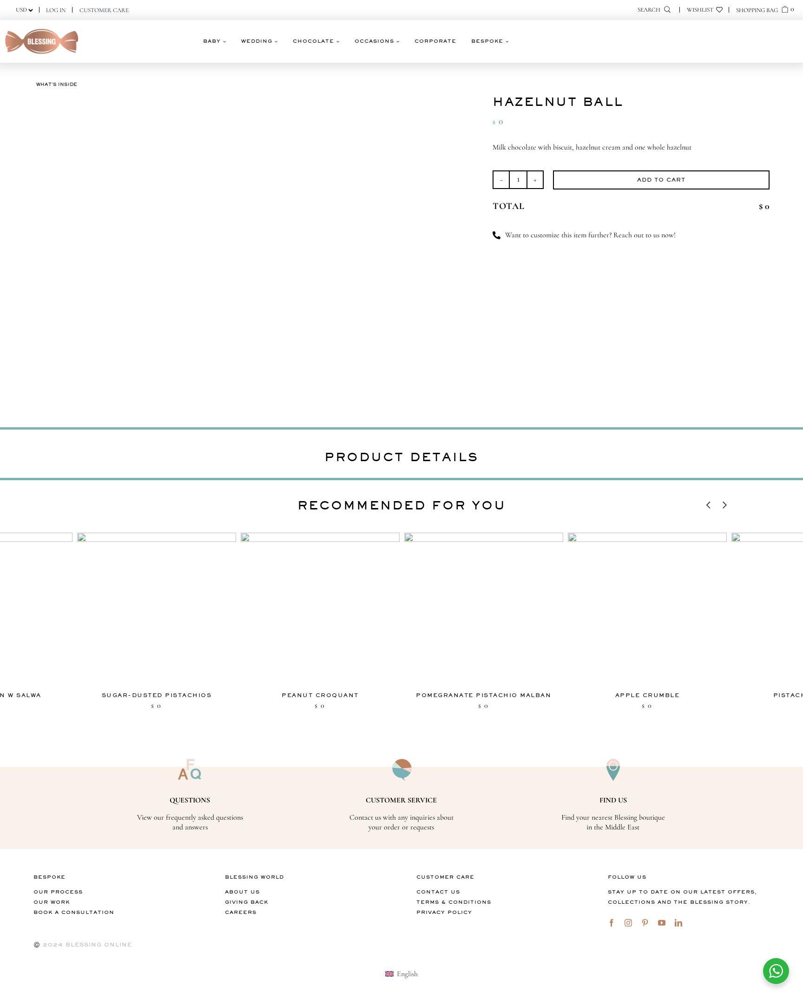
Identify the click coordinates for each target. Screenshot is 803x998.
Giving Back (246, 902)
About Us (242, 892)
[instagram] (628, 922)
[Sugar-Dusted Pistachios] (156, 610)
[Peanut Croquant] (320, 610)
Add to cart (661, 179)
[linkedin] (678, 922)
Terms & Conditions (453, 902)
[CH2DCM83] (196, 251)
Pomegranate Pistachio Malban (483, 695)
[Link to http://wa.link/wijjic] (496, 235)
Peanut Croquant (320, 695)
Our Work (51, 902)
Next (725, 502)
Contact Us (438, 892)
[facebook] (611, 922)
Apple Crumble (647, 695)
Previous (708, 502)
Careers (241, 912)
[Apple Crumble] (647, 610)
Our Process (58, 892)
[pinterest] (645, 922)
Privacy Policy (444, 912)
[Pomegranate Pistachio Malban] (483, 610)
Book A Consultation (73, 912)
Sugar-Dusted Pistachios (157, 695)
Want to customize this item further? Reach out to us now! (590, 235)
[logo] (42, 29)
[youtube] (661, 922)
